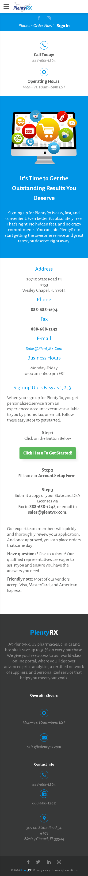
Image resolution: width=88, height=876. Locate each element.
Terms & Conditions (65, 870)
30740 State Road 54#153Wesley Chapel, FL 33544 (44, 285)
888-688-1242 (44, 329)
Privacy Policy (41, 870)
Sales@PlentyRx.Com (44, 348)
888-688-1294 (44, 60)
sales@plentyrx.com (44, 747)
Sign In (63, 25)
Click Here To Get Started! (47, 453)
